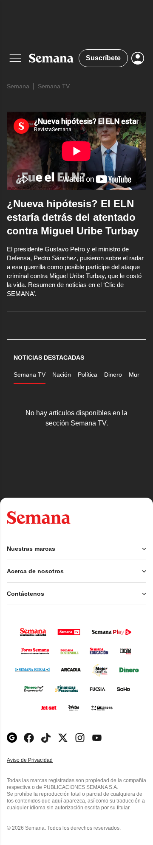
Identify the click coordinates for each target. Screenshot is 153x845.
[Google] (12, 737)
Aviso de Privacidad (39, 760)
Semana (18, 86)
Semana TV (54, 86)
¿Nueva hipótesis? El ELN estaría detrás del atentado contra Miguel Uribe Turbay (73, 217)
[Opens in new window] (29, 737)
